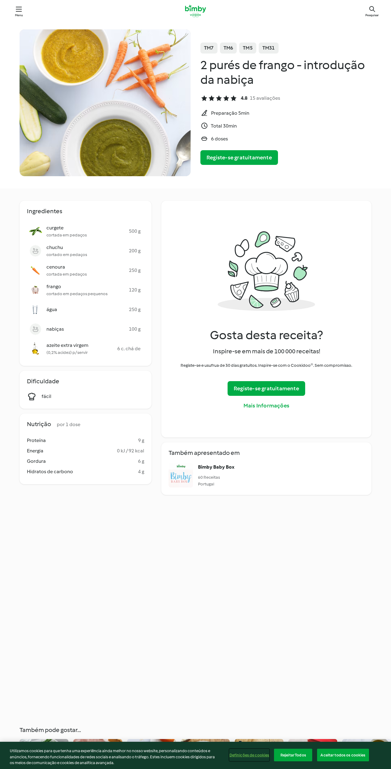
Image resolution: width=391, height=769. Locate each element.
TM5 (248, 48)
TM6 (228, 48)
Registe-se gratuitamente (239, 157)
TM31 (268, 48)
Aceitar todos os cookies (342, 754)
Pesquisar (372, 15)
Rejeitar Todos (293, 754)
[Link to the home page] (195, 11)
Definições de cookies (249, 754)
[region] (195, 755)
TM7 (209, 48)
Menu (19, 15)
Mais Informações (266, 405)
